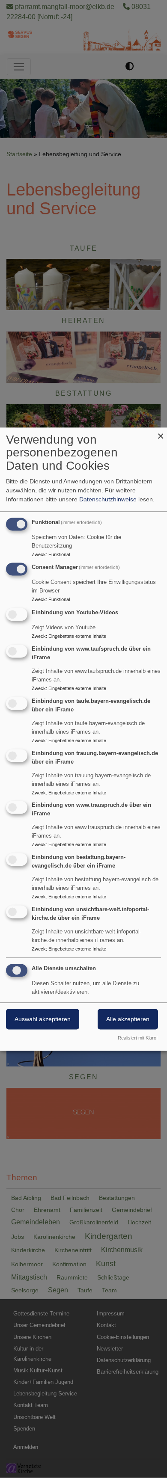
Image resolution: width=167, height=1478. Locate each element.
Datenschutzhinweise (108, 499)
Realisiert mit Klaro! (138, 1037)
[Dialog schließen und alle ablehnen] (160, 432)
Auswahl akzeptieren (43, 1019)
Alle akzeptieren (127, 1019)
